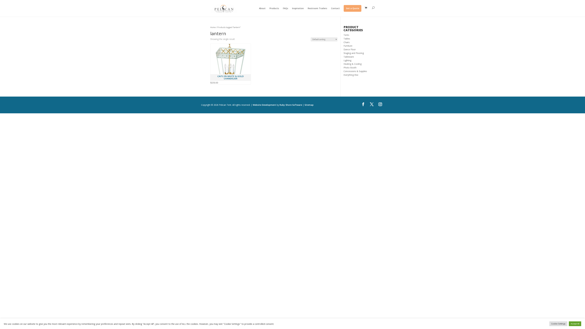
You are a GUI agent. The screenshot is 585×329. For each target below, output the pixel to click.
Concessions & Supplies (355, 71)
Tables (347, 38)
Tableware (349, 56)
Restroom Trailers (317, 8)
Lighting (347, 60)
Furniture (348, 45)
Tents (346, 35)
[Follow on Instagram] (380, 104)
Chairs (347, 42)
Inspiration (298, 8)
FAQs (285, 8)
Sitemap (309, 104)
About (262, 8)
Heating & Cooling (353, 63)
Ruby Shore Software (291, 104)
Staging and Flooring (354, 53)
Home (213, 27)
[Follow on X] (371, 104)
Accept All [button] (575, 323)
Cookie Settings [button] (558, 323)
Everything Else (351, 74)
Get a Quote (352, 8)
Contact (335, 8)
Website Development (264, 104)
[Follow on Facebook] (363, 104)
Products (274, 8)
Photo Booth (350, 67)
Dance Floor (350, 49)
